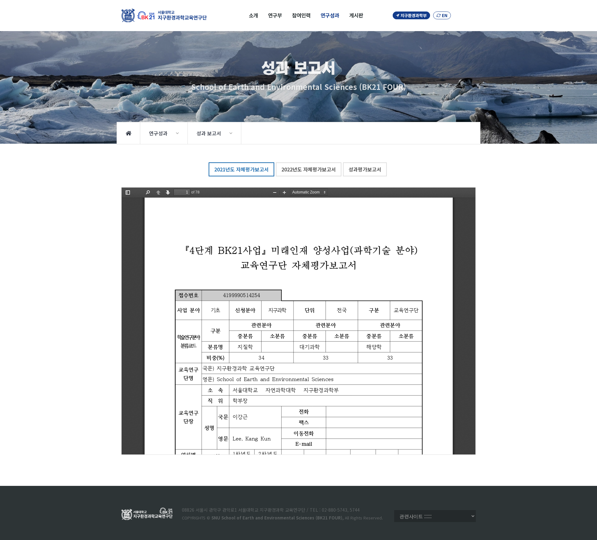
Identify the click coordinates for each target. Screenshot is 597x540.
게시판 (356, 15)
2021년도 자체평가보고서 (241, 169)
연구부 (275, 15)
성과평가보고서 (365, 169)
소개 (253, 15)
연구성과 (330, 15)
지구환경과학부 (413, 15)
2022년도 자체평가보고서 (308, 169)
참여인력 (301, 15)
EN (444, 15)
